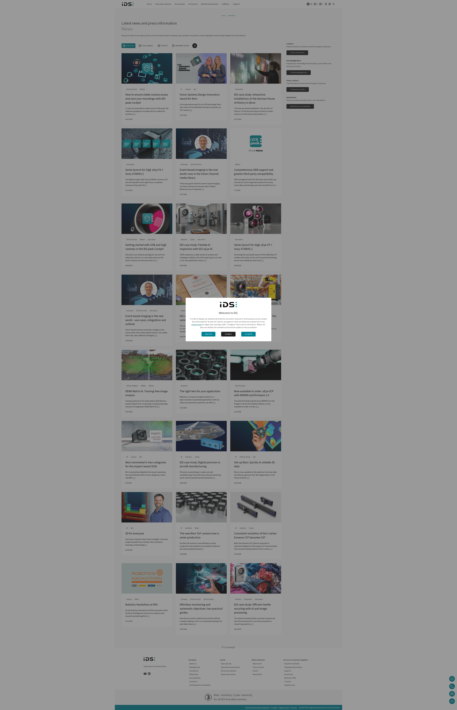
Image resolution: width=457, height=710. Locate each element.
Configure (228, 334)
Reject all (208, 334)
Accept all (248, 334)
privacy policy (196, 324)
